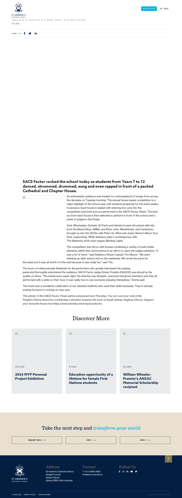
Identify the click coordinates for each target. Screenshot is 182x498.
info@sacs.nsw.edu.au (92, 474)
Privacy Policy (30, 495)
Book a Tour (149, 8)
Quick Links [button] (134, 8)
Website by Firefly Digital (159, 495)
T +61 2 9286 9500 (91, 471)
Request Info (34, 440)
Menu (165, 8)
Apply (143, 440)
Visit (88, 440)
